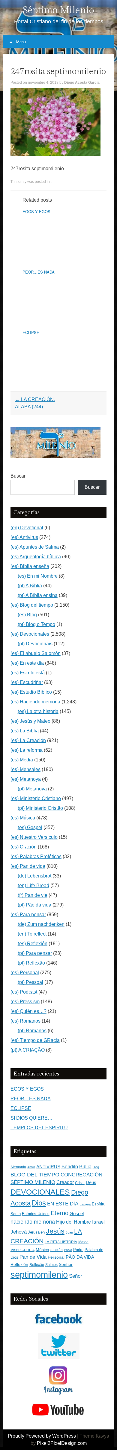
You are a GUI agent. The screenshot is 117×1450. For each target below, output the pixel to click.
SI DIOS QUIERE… (31, 1118)
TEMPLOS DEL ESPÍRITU (39, 1127)
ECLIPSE (30, 332)
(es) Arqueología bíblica (35, 556)
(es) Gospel (30, 827)
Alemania (18, 1167)
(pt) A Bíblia (30, 585)
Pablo (68, 1250)
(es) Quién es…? (28, 1011)
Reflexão (36, 1265)
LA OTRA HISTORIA (61, 1242)
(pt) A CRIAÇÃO (27, 1050)
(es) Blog (27, 614)
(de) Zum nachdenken (41, 924)
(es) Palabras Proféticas (36, 856)
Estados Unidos (36, 1214)
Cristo (80, 1183)
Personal (56, 1257)
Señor (75, 1276)
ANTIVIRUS (48, 1166)
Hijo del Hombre (73, 1222)
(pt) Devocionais (35, 643)
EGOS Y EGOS (36, 211)
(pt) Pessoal (30, 982)
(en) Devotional (26, 527)
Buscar (18, 475)
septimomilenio (39, 1275)
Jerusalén (36, 1232)
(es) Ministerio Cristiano (35, 798)
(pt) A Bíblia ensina (38, 595)
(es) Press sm (25, 1001)
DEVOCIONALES (40, 1192)
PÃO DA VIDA (80, 1257)
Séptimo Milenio (58, 10)
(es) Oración (23, 846)
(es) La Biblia (24, 730)
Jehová (18, 1232)
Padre (78, 1249)
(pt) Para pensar (35, 953)
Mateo (83, 1242)
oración (56, 1250)
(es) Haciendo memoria (35, 701)
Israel (98, 1222)
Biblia (85, 1166)
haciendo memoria (32, 1222)
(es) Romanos (25, 1020)
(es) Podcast (23, 991)
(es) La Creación (28, 740)
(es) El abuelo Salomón (35, 653)
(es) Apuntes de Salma (34, 547)
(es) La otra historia (38, 711)
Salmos (51, 1265)
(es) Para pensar (28, 914)
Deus (91, 1182)
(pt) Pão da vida (34, 904)
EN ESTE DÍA (62, 1203)
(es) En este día (27, 663)
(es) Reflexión (32, 943)
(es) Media (21, 759)
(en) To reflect (32, 933)
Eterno (59, 1213)
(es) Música (22, 817)
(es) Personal (24, 972)
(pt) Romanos (32, 1030)
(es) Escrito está (27, 672)
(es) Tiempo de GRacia (35, 1040)
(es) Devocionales (29, 634)
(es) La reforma (26, 750)
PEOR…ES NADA (38, 272)
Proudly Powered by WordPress (42, 1436)
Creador (65, 1182)
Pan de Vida (33, 1257)
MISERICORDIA (22, 1250)
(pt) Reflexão (31, 962)
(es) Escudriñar (26, 682)
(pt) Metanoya (32, 788)
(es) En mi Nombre (38, 576)
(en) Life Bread (33, 885)
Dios (39, 1203)
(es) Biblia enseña (29, 566)
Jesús (55, 1231)
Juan (69, 1232)
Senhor (66, 1264)
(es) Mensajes (25, 769)
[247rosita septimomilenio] (55, 154)
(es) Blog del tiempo (31, 605)
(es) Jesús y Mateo (30, 721)
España (85, 1204)
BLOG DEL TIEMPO (34, 1174)
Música (42, 1249)
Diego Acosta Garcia (82, 82)
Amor (31, 1167)
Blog (96, 1167)
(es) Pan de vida (27, 866)
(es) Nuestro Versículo (34, 837)
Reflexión (19, 1264)
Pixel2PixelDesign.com (62, 1443)
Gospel (77, 1213)
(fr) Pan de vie (32, 895)
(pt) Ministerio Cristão (40, 808)
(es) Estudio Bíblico (31, 692)
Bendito (70, 1166)
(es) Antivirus (24, 537)
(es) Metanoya (25, 779)
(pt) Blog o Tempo (36, 624)
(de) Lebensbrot (34, 875)
